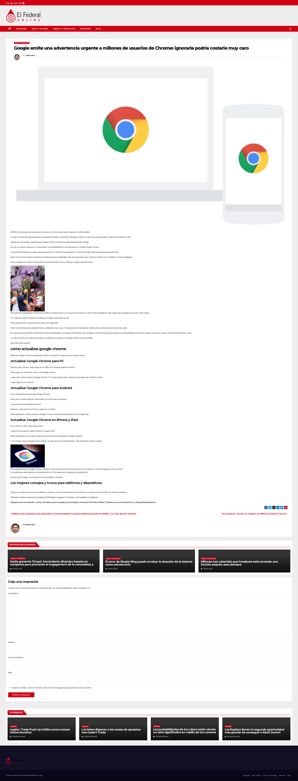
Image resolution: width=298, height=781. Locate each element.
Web (10, 673)
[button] (290, 29)
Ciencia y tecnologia (64, 29)
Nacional (14, 726)
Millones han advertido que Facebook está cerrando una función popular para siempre (239, 563)
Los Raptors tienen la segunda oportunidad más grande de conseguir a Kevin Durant (254, 731)
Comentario (13, 593)
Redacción (17, 569)
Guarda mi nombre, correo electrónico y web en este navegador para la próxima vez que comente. (51, 688)
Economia (21, 29)
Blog (98, 29)
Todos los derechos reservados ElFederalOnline (22, 775)
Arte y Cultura (40, 29)
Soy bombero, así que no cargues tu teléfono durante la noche (254, 514)
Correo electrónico (16, 657)
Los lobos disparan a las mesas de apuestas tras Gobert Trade (111, 731)
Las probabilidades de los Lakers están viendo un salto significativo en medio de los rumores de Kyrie (184, 732)
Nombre (12, 642)
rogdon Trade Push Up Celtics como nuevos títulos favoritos (40, 731)
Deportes (85, 29)
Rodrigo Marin (18, 736)
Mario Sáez (30, 55)
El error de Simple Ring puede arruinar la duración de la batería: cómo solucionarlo (148, 563)
